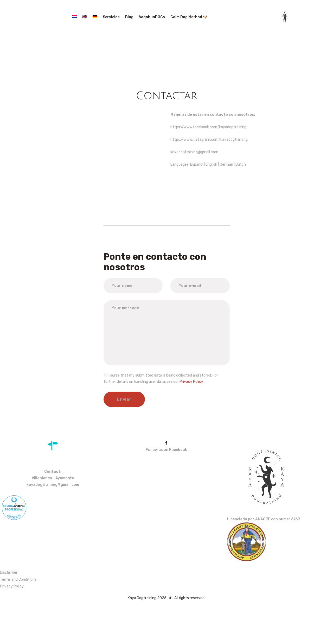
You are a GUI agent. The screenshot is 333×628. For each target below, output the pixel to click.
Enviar (124, 399)
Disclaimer (8, 572)
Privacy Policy (191, 381)
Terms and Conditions (18, 579)
